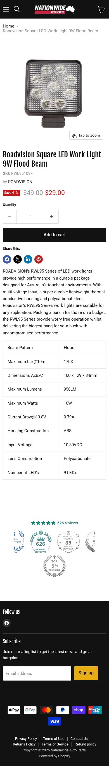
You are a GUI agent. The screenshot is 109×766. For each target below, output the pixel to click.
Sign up (86, 673)
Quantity (9, 205)
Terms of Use (53, 738)
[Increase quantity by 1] (52, 217)
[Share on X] (17, 259)
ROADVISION (20, 181)
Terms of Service (55, 744)
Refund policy (85, 744)
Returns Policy (24, 744)
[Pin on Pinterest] (38, 259)
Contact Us (79, 738)
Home (8, 26)
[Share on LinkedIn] (28, 259)
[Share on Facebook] (7, 259)
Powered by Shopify (54, 756)
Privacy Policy (26, 738)
